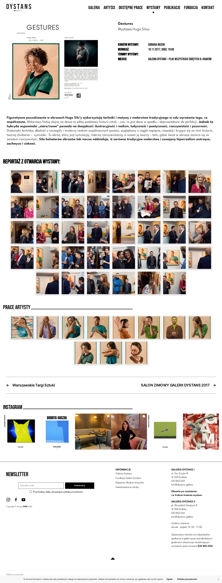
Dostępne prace (131, 7)
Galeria (94, 7)
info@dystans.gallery (182, 485)
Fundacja (191, 7)
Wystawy (153, 7)
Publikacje (172, 7)
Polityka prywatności (187, 579)
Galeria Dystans (124, 473)
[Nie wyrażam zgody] (218, 579)
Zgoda (169, 579)
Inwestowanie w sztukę (127, 487)
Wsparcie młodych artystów (130, 482)
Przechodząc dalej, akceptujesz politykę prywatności (58, 492)
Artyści (109, 7)
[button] (21, 431)
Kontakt (207, 7)
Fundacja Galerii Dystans (128, 478)
